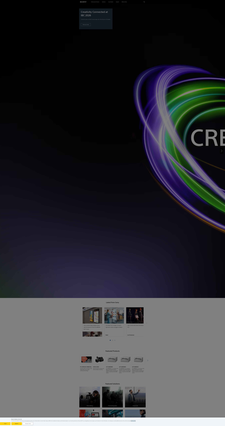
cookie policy (133, 420)
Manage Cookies (28, 423)
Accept (5, 423)
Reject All (16, 423)
